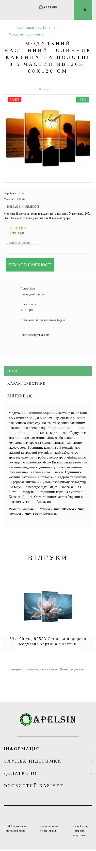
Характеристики (26, 383)
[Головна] (5, 27)
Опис (13, 371)
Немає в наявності (30, 265)
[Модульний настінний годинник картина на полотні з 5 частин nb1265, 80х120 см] (48, 138)
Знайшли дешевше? (22, 243)
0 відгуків (45, 89)
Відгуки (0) (20, 396)
